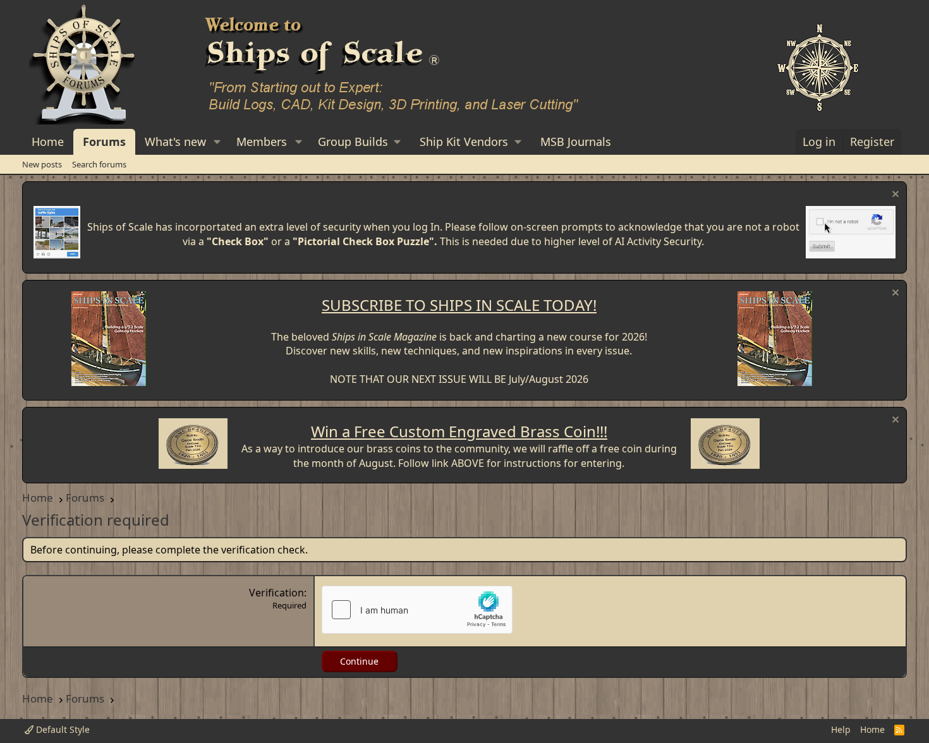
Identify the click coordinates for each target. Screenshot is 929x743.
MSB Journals (575, 141)
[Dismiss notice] (894, 195)
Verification (276, 593)
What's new (175, 141)
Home (48, 141)
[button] (217, 142)
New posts (42, 164)
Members (261, 141)
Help (841, 729)
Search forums (99, 164)
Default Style (61, 729)
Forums (104, 141)
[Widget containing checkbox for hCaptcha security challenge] (417, 610)
